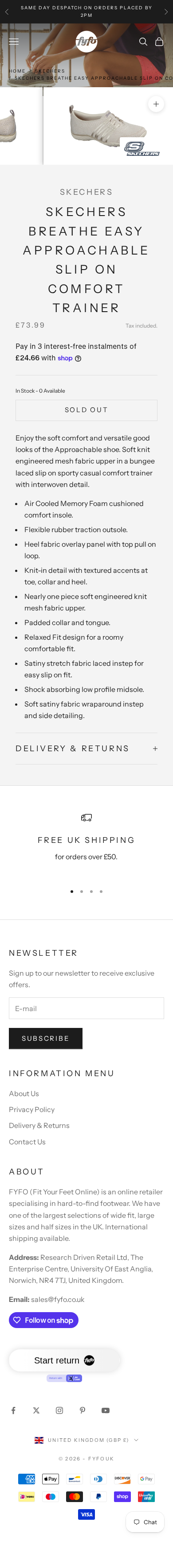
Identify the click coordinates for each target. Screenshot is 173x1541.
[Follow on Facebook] (13, 1410)
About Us (24, 1093)
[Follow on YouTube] (105, 1410)
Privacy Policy (32, 1109)
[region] (86, 844)
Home (17, 71)
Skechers (50, 71)
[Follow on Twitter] (36, 1410)
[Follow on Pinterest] (82, 1410)
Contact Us (27, 1141)
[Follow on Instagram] (59, 1410)
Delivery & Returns (39, 1125)
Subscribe (46, 1038)
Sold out (87, 410)
